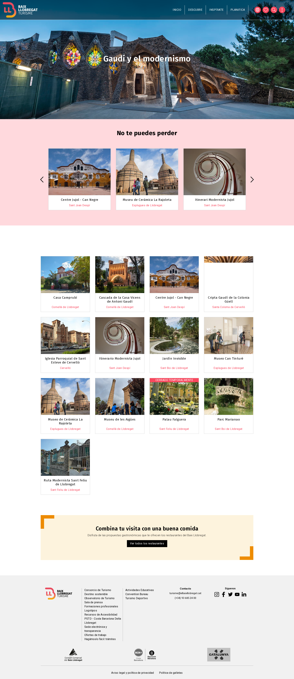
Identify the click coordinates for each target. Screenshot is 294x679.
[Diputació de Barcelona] (145, 654)
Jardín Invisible (174, 358)
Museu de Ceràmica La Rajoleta (79, 200)
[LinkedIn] (244, 594)
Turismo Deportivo (136, 598)
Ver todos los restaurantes (147, 543)
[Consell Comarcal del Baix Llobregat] (73, 654)
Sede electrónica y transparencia (95, 629)
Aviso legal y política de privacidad (132, 672)
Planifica (238, 9)
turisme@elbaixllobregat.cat (185, 593)
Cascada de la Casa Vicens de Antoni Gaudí (120, 299)
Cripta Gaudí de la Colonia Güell (228, 299)
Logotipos (90, 610)
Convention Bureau (136, 594)
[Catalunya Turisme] (218, 654)
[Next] (252, 179)
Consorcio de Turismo (97, 590)
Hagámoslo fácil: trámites (100, 639)
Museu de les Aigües (120, 419)
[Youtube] (237, 594)
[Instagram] (216, 594)
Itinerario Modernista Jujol (120, 358)
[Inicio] (20, 9)
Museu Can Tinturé (215, 200)
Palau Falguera (174, 419)
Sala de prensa (93, 602)
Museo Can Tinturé (228, 358)
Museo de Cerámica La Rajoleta (65, 421)
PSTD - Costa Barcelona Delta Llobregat (102, 620)
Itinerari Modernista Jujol (147, 200)
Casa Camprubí (65, 298)
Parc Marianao (228, 419)
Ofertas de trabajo (95, 635)
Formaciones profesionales (101, 606)
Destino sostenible (96, 594)
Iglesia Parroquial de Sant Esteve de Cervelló (65, 360)
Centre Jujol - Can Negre (174, 298)
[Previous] (41, 179)
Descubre (195, 9)
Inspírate (216, 9)
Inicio (177, 9)
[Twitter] (230, 594)
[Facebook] (223, 594)
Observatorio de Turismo (99, 598)
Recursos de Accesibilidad (100, 614)
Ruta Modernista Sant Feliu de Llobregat (65, 482)
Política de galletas (171, 672)
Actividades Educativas (139, 590)
